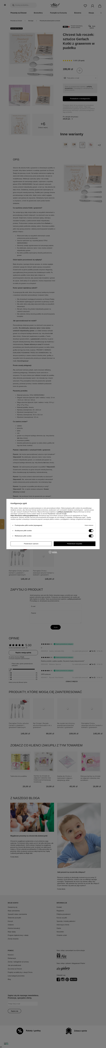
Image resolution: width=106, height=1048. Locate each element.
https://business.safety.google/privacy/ (24, 515)
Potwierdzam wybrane (31, 543)
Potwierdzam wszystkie (74, 543)
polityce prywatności (65, 512)
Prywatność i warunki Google (57, 513)
